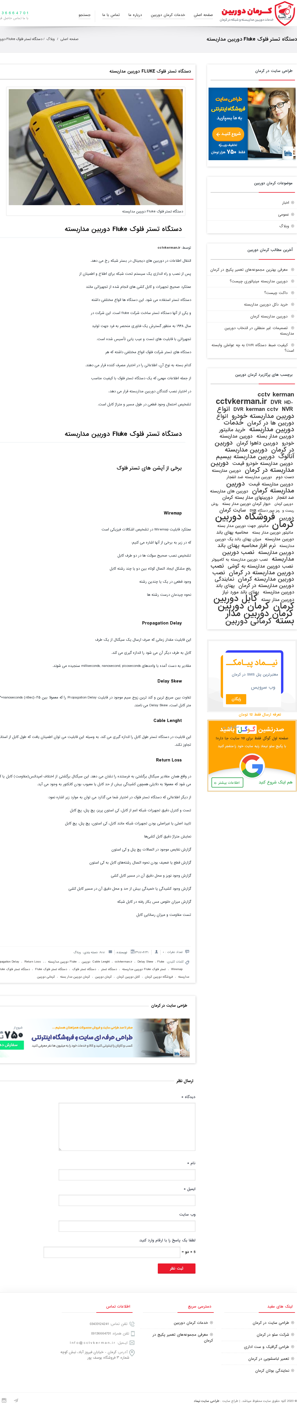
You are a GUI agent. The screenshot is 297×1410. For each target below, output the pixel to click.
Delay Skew (145, 961)
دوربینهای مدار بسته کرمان (247, 497)
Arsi (102, 952)
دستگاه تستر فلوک (84, 969)
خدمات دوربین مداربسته (259, 426)
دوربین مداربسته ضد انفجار (249, 477)
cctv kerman (276, 394)
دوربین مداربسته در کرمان (252, 466)
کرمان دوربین (103, 976)
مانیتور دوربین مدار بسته (272, 533)
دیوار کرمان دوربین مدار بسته (246, 504)
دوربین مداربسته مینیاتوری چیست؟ (259, 281)
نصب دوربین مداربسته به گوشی (260, 566)
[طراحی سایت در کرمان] (252, 159)
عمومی (283, 214)
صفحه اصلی (203, 15)
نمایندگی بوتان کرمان (272, 1370)
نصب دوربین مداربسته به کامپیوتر (240, 560)
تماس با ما (111, 15)
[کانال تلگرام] (16, 1401)
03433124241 (99, 1324)
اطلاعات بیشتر (229, 783)
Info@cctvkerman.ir (93, 1343)
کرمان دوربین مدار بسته (75, 976)
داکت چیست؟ (276, 293)
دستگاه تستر (109, 969)
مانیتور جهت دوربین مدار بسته (242, 526)
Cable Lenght (101, 961)
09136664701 (101, 1333)
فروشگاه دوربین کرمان (159, 976)
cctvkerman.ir (168, 247)
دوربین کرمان (283, 504)
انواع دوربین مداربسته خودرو (255, 412)
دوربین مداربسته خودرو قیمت (262, 463)
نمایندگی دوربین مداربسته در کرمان (254, 582)
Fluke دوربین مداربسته (62, 961)
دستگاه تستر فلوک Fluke (51, 969)
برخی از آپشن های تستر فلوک (149, 468)
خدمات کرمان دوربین (168, 15)
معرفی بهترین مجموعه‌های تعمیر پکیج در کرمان (249, 269)
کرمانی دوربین (46, 976)
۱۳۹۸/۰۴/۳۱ (141, 952)
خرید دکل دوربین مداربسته (266, 304)
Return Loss (32, 961)
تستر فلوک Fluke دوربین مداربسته (144, 969)
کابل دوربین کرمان (128, 976)
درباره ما (135, 15)
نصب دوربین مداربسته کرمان (253, 575)
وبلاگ (50, 39)
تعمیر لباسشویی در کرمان (268, 1359)
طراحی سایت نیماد (206, 1401)
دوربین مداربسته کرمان (269, 316)
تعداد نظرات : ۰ (173, 952)
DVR (276, 402)
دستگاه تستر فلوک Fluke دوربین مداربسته (149, 71)
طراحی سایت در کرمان (271, 1323)
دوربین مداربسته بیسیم (245, 456)
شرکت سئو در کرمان (273, 1334)
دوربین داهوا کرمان (257, 443)
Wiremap (176, 969)
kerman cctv (262, 409)
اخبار (285, 202)
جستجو (84, 15)
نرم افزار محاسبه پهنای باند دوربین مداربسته (256, 549)
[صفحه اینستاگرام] (4, 1401)
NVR (287, 409)
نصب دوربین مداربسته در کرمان (252, 569)
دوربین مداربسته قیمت (271, 484)
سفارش (233, 727)
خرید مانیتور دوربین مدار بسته (256, 433)
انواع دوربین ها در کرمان (255, 419)
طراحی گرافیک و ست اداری (266, 1347)
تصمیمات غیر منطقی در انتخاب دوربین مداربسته (259, 330)
